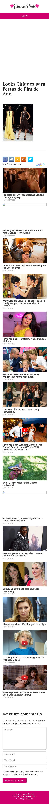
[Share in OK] (17, 159)
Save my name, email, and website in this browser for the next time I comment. (23, 773)
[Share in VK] (11, 159)
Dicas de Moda (21, 794)
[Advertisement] (24, 51)
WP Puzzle (29, 798)
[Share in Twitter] (30, 159)
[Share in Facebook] (5, 159)
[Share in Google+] (23, 159)
